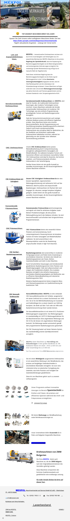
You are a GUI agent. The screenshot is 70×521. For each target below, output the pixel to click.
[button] (2, 2)
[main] (35, 14)
